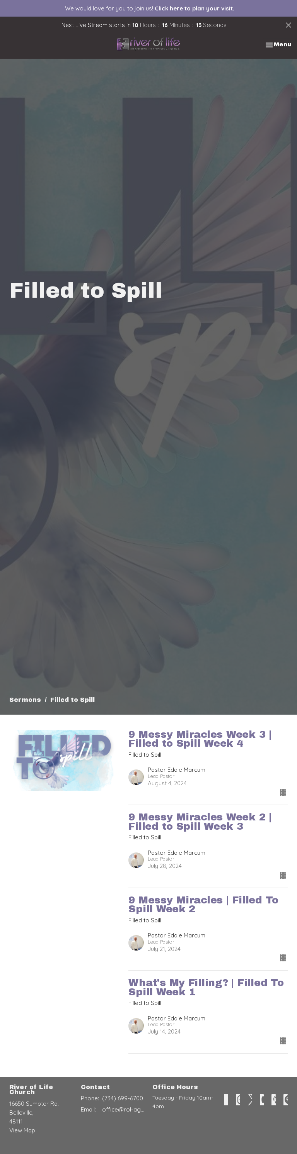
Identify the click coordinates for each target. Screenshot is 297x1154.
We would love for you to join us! (149, 8)
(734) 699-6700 (122, 1098)
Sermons (25, 699)
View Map (22, 1130)
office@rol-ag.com (123, 1109)
